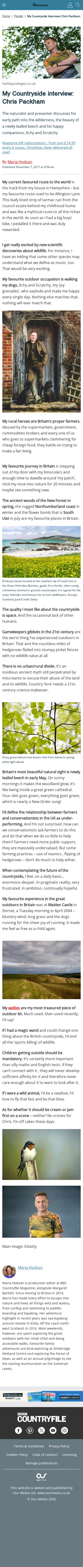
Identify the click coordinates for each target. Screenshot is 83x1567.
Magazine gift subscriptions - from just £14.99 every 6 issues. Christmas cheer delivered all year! (38, 147)
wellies (14, 1007)
